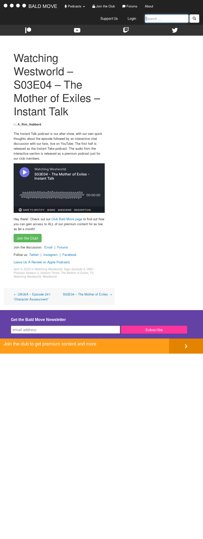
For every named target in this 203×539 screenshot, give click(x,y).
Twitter (34, 254)
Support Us (109, 19)
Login (132, 19)
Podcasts (74, 6)
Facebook (69, 254)
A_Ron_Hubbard (29, 124)
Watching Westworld (48, 269)
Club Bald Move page (66, 219)
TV (91, 272)
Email (48, 247)
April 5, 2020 (22, 269)
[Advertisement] (101, 388)
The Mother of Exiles (74, 272)
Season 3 (32, 272)
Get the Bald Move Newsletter (38, 320)
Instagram (50, 254)
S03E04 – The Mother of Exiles (87, 294)
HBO (90, 269)
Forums (131, 6)
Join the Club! (27, 238)
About (149, 6)
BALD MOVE (42, 6)
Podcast (19, 272)
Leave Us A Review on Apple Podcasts (42, 262)
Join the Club (105, 6)
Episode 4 (78, 269)
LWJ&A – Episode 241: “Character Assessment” (32, 296)
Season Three (49, 272)
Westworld (50, 276)
